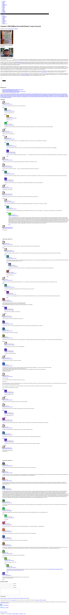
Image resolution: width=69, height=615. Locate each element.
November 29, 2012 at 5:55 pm (7, 244)
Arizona (48, 93)
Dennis (8, 138)
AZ (40, 94)
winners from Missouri (25, 74)
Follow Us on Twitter (5, 607)
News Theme (9, 613)
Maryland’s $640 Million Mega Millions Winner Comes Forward (12, 89)
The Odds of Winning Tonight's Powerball (37, 96)
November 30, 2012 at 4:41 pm (7, 427)
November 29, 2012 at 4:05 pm (9, 201)
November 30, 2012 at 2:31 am (11, 208)
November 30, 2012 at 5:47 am (11, 273)
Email (15, 585)
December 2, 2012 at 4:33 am (9, 413)
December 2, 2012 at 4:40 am (9, 441)
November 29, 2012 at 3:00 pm (7, 166)
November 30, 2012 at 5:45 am (7, 301)
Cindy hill (55, 94)
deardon (63, 94)
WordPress (21, 613)
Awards (3, 20)
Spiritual (3, 12)
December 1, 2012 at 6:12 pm (9, 517)
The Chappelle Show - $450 (25, 96)
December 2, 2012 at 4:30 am (9, 351)
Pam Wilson (13, 214)
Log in (25, 613)
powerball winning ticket (17, 96)
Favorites (3, 17)
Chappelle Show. (51, 94)
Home (3, 15)
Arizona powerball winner (20, 94)
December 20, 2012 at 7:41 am (11, 294)
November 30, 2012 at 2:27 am (9, 287)
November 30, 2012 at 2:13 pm (7, 358)
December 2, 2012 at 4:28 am (9, 309)
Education (4, 11)
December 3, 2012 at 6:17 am (7, 545)
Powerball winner (9, 96)
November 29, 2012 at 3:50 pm (7, 228)
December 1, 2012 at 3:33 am (7, 489)
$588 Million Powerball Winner (27, 93)
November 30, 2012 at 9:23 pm (7, 448)
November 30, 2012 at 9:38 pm (7, 465)
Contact (3, 22)
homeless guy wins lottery (12, 95)
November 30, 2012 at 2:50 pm (7, 406)
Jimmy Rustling (10, 28)
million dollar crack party (53, 95)
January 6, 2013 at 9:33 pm (6, 575)
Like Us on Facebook (5, 605)
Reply (3, 107)
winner (55, 96)
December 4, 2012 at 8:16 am (9, 560)
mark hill (30, 95)
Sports (3, 6)
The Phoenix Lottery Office (48, 96)
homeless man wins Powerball (21, 95)
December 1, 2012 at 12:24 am (7, 472)
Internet (3, 7)
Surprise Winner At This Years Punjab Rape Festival (10, 92)
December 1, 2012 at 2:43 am (7, 480)
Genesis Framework (15, 613)
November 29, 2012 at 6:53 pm (9, 251)
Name (15, 583)
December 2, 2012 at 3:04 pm (7, 531)
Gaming (3, 9)
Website (15, 587)
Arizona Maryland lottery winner (55, 93)
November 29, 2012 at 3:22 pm (7, 187)
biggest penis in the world (4, 602)
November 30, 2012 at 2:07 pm (9, 344)
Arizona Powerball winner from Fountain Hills (32, 94)
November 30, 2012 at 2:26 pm (13, 215)
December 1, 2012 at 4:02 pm (7, 510)
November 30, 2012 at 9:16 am (7, 316)
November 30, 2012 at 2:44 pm (7, 376)
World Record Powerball (7, 97)
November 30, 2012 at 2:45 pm (7, 399)
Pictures (3, 18)
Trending (8, 598)
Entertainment (4, 4)
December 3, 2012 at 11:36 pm (7, 553)
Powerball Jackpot (3, 96)
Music (3, 10)
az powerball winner (44, 94)
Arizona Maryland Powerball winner (10, 94)
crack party (59, 94)
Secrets (25, 598)
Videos (3, 19)
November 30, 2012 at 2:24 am (9, 173)
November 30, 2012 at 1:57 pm (7, 337)
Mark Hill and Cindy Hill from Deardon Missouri (40, 95)
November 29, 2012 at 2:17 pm (7, 104)
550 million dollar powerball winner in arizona (39, 93)
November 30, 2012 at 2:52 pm (7, 420)
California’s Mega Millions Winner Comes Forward (10, 90)
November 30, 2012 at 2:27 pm (7, 365)
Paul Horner (62, 95)
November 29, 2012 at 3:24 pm (7, 194)
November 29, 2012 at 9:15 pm (7, 280)
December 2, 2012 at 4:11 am (9, 180)
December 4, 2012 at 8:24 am (11, 567)
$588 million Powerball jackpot (16, 93)
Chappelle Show (44, 71)
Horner (28, 95)
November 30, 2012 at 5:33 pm (7, 434)
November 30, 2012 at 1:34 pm (7, 330)
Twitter (3, 2)
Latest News (4, 16)
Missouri (58, 95)
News (6, 93)
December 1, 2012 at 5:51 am (7, 502)
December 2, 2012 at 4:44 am (9, 392)
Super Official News (3, 13)
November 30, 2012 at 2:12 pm (9, 111)
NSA (3, 8)
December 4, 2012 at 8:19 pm (13, 266)
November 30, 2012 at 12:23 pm (7, 323)
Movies (3, 5)
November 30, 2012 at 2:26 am (11, 258)
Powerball (66, 95)
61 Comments (15, 28)
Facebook (4, 1)
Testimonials (4, 21)
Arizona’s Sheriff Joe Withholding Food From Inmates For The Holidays (14, 91)
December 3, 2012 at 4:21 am (7, 538)
